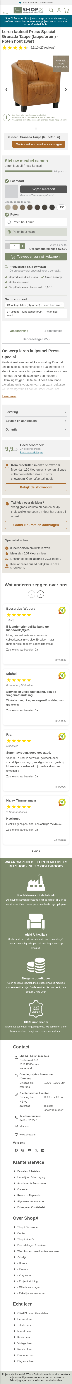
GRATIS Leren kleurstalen (32, 1313)
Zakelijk (21, 1257)
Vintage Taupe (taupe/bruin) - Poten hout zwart (32, 313)
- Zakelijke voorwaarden (31, 1293)
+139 (61, 207)
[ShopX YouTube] (29, 1150)
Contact (21, 1233)
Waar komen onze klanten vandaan (38, 1251)
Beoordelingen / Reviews (31, 1245)
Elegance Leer (25, 1361)
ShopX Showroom (27, 1227)
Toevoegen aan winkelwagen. (39, 256)
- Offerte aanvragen (28, 1287)
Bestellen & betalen (28, 1171)
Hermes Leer (25, 1319)
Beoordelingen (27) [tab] (36, 339)
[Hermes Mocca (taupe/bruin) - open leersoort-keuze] (22, 207)
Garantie (22, 1189)
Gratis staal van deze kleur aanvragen (39, 144)
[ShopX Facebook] (16, 1150)
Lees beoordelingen (31, 452)
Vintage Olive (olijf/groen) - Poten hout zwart (34, 304)
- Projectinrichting (27, 1281)
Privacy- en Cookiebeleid (31, 1207)
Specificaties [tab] (53, 330)
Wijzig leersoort (43, 189)
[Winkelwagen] (67, 10)
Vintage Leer (24, 1343)
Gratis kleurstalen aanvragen (36, 525)
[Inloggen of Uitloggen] (59, 10)
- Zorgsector (24, 1275)
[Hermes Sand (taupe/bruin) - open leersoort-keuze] (15, 207)
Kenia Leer (23, 1337)
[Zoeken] (51, 10)
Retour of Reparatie (28, 1195)
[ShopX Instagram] (23, 1150)
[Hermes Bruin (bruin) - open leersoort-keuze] (45, 207)
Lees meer (9, 396)
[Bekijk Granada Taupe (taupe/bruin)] (11, 191)
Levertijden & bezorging (31, 1177)
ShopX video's (25, 1239)
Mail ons (24, 1125)
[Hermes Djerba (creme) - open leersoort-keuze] (8, 207)
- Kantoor (22, 1269)
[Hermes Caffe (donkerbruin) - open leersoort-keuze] (52, 207)
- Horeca (22, 1263)
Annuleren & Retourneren (32, 1183)
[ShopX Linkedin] (43, 1150)
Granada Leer (25, 1355)
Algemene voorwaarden (31, 1201)
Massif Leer (24, 1331)
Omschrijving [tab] (19, 330)
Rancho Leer (24, 1349)
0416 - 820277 (28, 1120)
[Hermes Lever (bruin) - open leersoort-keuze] (30, 207)
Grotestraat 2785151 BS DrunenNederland (29, 1064)
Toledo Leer (24, 1325)
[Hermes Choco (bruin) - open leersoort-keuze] (37, 207)
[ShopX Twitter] (36, 1150)
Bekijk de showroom (36, 487)
